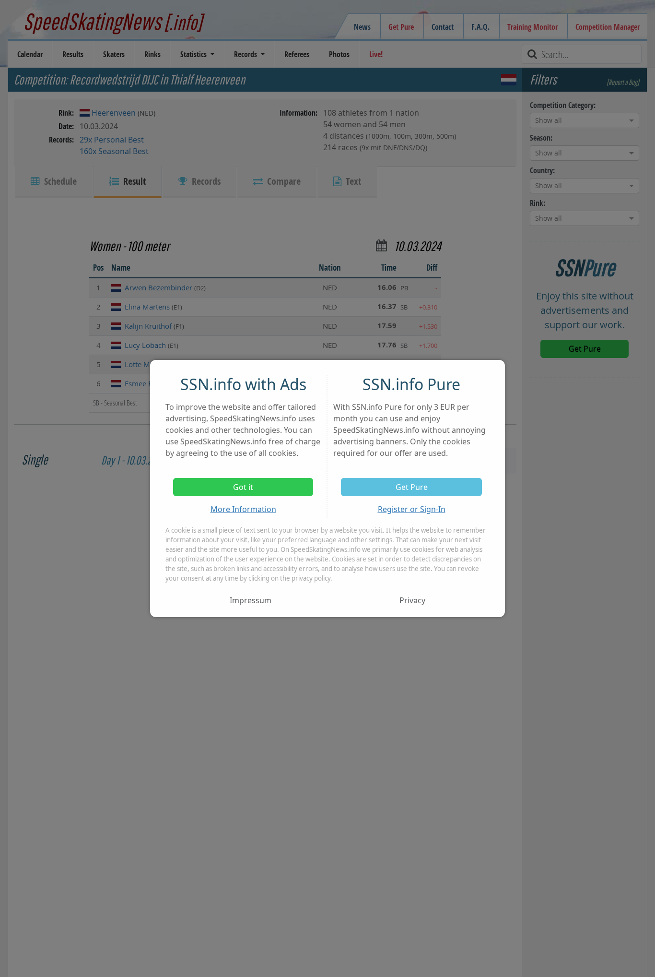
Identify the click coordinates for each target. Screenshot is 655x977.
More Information (243, 509)
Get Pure (412, 487)
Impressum (250, 600)
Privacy (412, 600)
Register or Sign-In (411, 509)
